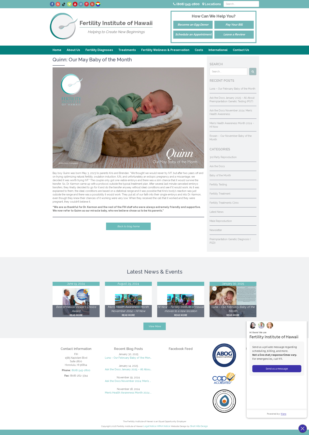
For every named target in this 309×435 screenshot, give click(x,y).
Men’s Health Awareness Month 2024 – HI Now (128, 392)
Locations (212, 4)
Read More (76, 315)
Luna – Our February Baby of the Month (232, 88)
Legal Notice (149, 426)
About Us (73, 50)
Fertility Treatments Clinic (224, 202)
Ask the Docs (217, 166)
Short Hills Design (199, 426)
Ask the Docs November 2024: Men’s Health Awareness (128, 381)
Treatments (127, 50)
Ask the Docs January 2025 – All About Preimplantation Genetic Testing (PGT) (128, 369)
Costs (199, 50)
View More (154, 326)
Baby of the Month (220, 175)
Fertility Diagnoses (99, 50)
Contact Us (241, 50)
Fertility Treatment (220, 193)
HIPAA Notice (163, 426)
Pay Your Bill (234, 24)
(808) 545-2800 (188, 4)
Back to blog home (128, 226)
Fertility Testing (218, 184)
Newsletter (216, 230)
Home (57, 50)
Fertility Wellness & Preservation (165, 50)
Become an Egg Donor (193, 24)
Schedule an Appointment (193, 34)
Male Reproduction (221, 221)
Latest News (217, 211)
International (218, 50)
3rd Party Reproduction (223, 157)
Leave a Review (234, 34)
